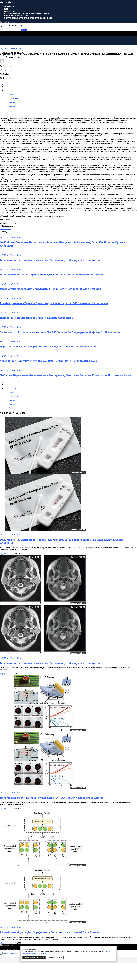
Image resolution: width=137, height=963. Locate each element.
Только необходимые (55, 957)
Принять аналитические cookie (34, 957)
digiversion (6, 70)
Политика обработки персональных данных (26, 13)
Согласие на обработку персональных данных (28, 18)
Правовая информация (16, 16)
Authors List (9, 7)
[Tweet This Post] (70, 84)
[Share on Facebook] (70, 82)
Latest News (9, 11)
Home (6, 9)
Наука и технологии (18, 56)
